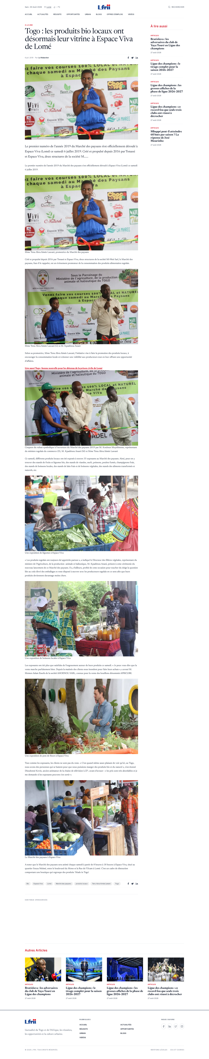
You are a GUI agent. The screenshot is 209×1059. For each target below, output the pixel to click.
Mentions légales (159, 1050)
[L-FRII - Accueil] (104, 7)
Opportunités (73, 14)
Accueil (28, 14)
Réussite (57, 14)
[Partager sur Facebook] (128, 57)
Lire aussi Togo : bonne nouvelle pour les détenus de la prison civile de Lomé (63, 368)
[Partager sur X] (132, 57)
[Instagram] (182, 1026)
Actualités (42, 14)
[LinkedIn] (169, 1026)
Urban (88, 14)
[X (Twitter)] (176, 1026)
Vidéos (131, 14)
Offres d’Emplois (115, 14)
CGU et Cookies (177, 1050)
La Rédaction (43, 58)
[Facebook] (163, 1026)
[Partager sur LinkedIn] (136, 57)
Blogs (99, 14)
